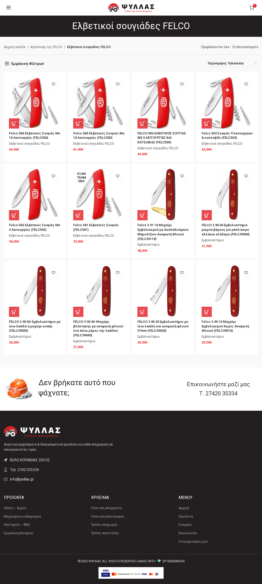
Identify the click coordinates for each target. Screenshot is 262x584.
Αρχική (184, 508)
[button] (14, 123)
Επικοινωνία (188, 533)
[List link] (65, 470)
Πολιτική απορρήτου (106, 508)
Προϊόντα (186, 516)
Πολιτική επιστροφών (107, 516)
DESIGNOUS (175, 561)
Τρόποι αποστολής (105, 533)
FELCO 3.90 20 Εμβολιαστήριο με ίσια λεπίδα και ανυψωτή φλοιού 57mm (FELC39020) (163, 326)
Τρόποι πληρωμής (104, 524)
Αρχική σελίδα (15, 47)
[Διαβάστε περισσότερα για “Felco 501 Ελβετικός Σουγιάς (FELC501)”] (78, 215)
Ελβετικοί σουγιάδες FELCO (29, 143)
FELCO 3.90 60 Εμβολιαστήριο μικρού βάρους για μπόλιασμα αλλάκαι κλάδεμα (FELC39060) (225, 229)
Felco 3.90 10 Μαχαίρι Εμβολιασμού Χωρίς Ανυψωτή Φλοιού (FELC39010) (225, 326)
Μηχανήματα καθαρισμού (22, 516)
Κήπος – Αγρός (15, 508)
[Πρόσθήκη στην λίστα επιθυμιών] (53, 84)
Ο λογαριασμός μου (193, 541)
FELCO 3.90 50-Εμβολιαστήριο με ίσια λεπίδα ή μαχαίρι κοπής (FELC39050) (34, 326)
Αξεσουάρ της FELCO (46, 47)
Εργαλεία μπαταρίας (19, 533)
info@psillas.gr (22, 479)
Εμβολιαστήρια (148, 244)
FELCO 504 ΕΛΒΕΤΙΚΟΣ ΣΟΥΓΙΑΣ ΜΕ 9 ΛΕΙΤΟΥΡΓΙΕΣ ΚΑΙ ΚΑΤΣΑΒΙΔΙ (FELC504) (161, 137)
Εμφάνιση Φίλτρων (27, 64)
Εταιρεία (185, 524)
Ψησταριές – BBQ (17, 524)
